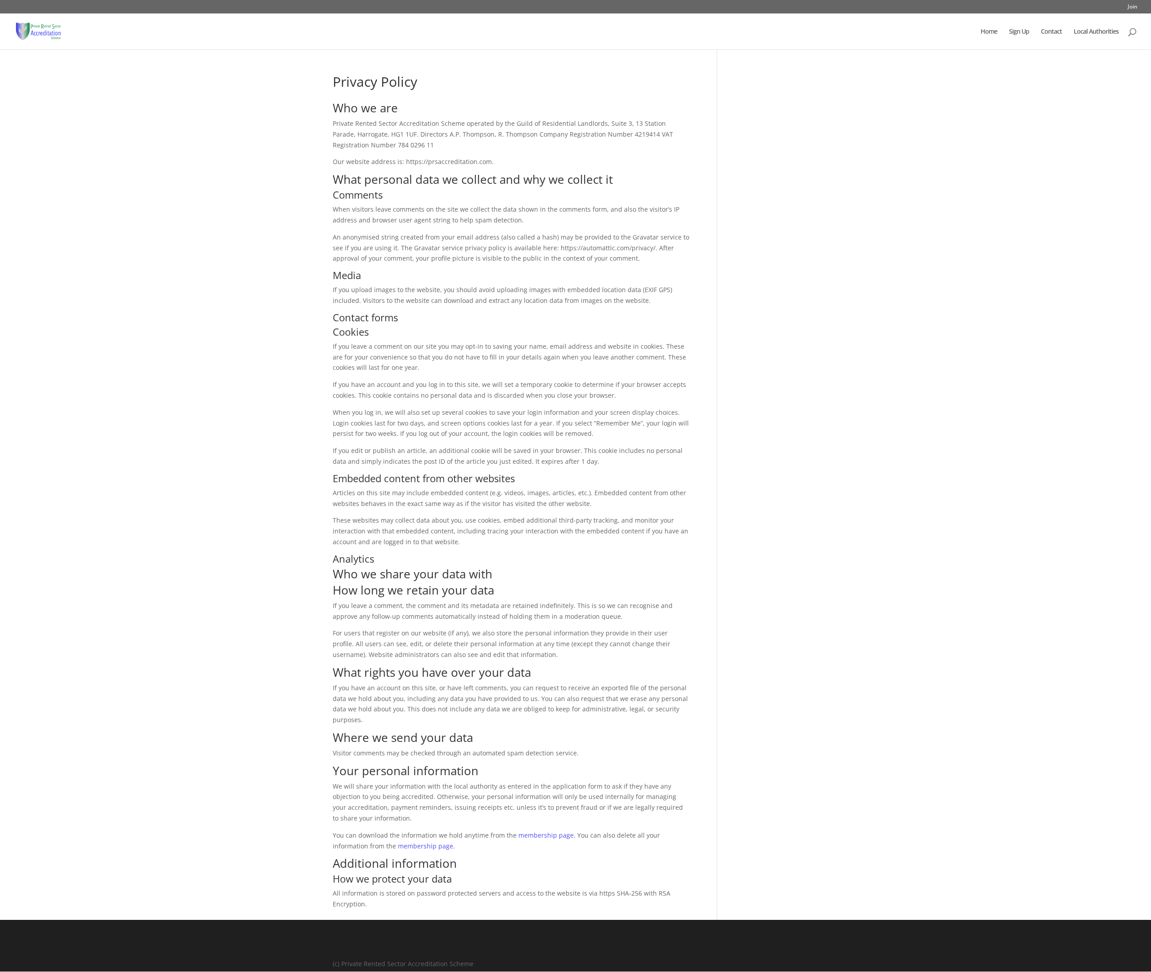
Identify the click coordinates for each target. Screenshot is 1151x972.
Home (989, 32)
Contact (1051, 32)
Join (1133, 7)
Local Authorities (1096, 32)
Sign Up (1019, 32)
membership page (546, 835)
